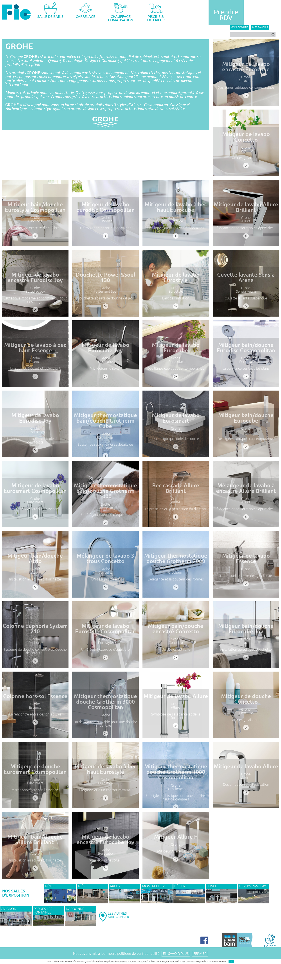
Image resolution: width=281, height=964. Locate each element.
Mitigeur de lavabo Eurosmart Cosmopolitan (35, 488)
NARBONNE (75, 909)
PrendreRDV (226, 15)
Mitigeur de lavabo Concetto (246, 137)
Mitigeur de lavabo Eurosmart (176, 418)
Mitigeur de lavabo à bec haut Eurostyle (105, 769)
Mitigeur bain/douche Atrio (35, 558)
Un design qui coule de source (175, 439)
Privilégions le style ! (105, 368)
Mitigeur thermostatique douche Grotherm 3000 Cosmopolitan (105, 702)
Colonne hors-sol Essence (35, 696)
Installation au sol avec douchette (35, 579)
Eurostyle (35, 221)
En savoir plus (176, 953)
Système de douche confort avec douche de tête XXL (35, 651)
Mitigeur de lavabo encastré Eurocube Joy (105, 839)
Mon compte (239, 27)
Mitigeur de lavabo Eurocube (176, 347)
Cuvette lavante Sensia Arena (246, 277)
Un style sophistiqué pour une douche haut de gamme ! (175, 798)
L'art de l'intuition (175, 298)
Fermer (200, 953)
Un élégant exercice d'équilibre (35, 228)
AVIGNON (8, 909)
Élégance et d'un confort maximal (105, 790)
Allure (245, 221)
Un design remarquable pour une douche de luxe (105, 724)
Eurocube (246, 81)
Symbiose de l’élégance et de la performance (175, 716)
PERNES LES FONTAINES (43, 911)
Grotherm (105, 438)
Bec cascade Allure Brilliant (175, 488)
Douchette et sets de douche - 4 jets (105, 298)
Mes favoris (260, 27)
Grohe (246, 77)
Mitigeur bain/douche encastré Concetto (175, 628)
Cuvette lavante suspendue (246, 298)
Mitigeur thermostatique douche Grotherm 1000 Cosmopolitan (175, 772)
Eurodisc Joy (35, 291)
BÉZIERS (180, 886)
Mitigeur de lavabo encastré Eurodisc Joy (35, 277)
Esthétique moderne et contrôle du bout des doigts (35, 300)
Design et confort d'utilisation (246, 784)
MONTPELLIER (153, 886)
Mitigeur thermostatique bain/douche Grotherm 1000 (105, 491)
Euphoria (35, 643)
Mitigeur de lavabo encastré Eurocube (246, 66)
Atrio (35, 572)
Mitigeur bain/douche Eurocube (246, 418)
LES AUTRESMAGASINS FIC (119, 915)
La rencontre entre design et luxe (246, 576)
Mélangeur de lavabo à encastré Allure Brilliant (246, 488)
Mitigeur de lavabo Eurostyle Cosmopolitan (105, 628)
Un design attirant (246, 158)
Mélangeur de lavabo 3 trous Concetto (105, 558)
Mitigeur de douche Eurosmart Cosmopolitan (35, 769)
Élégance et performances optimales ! (245, 228)
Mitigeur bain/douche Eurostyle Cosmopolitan (35, 207)
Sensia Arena (246, 291)
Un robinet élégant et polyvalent (105, 228)
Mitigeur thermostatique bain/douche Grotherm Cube (105, 421)
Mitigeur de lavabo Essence (246, 558)
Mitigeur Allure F (175, 836)
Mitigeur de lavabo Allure (176, 696)
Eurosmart (176, 432)
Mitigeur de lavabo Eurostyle (176, 277)
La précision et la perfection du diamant (176, 509)
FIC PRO (270, 946)
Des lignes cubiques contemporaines (246, 87)
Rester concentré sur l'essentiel (35, 509)
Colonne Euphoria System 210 (35, 628)
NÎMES (50, 886)
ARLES (115, 886)
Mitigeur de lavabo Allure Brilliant (246, 207)
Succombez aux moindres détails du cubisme (105, 446)
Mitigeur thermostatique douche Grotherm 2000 (175, 558)
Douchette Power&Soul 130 (105, 277)
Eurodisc (105, 221)
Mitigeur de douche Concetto (246, 699)
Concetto (246, 151)
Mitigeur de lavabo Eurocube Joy (105, 347)
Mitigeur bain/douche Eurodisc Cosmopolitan (246, 347)
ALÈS (81, 886)
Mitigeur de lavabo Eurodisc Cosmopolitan (105, 207)
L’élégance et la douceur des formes (176, 579)
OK (231, 961)
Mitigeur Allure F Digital (175, 851)
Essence (35, 362)
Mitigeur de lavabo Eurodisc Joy (35, 418)
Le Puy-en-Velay (252, 886)
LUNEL (212, 886)
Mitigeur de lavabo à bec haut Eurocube (176, 207)
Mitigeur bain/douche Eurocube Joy (246, 628)
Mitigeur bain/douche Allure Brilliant (35, 839)
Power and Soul (105, 291)
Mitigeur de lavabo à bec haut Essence (35, 347)
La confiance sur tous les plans (245, 368)
